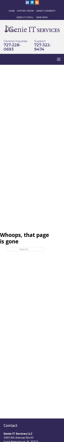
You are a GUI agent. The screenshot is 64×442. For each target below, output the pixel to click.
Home (12, 10)
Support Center (25, 10)
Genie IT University (45, 10)
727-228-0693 (12, 47)
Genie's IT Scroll (25, 17)
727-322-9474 (42, 47)
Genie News (42, 17)
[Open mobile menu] (58, 59)
